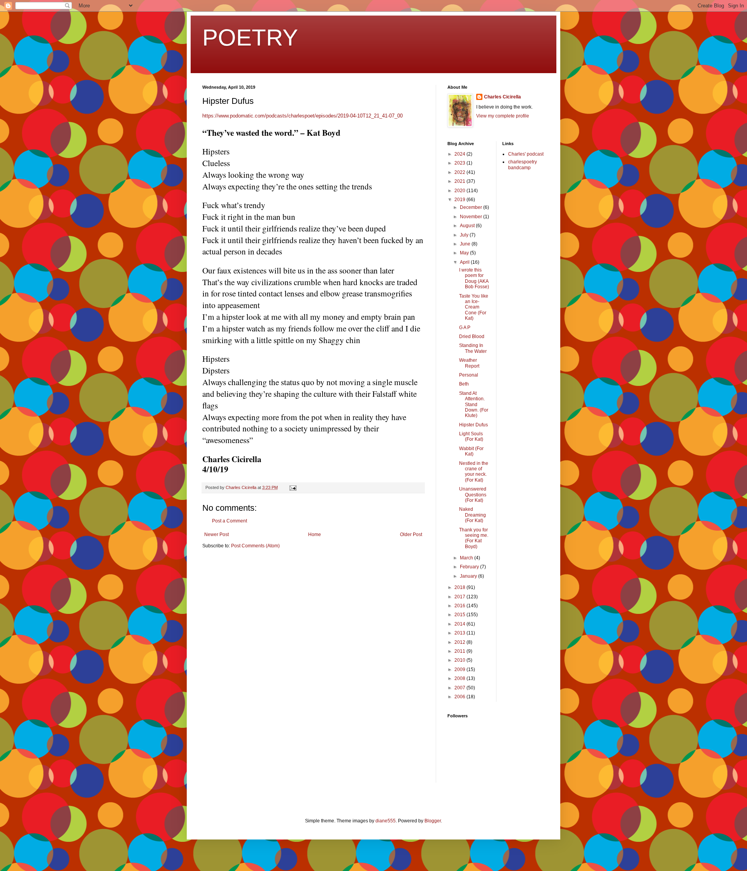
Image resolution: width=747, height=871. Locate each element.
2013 (460, 633)
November (471, 216)
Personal (468, 375)
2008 (460, 678)
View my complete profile (502, 116)
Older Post (411, 534)
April (465, 262)
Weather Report (469, 363)
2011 (460, 651)
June (466, 244)
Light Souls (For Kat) (471, 436)
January (469, 576)
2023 (460, 163)
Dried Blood (471, 336)
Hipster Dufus (473, 425)
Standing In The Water (473, 348)
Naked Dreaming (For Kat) (472, 514)
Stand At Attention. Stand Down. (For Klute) (473, 405)
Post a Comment (229, 521)
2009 (460, 669)
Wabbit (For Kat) (471, 451)
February (470, 567)
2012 (460, 642)
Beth (464, 384)
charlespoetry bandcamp (522, 164)
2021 (460, 181)
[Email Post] (293, 487)
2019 (460, 199)
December (471, 207)
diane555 (385, 821)
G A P (464, 327)
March (467, 558)
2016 (460, 605)
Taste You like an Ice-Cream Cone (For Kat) (473, 307)
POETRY (250, 38)
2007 (460, 687)
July (465, 235)
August (468, 225)
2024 (460, 154)
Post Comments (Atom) (255, 546)
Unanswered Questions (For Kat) (472, 494)
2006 (460, 696)
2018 (460, 587)
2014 (460, 624)
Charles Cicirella (502, 97)
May (465, 253)
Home (314, 534)
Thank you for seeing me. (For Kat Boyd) (473, 538)
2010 (460, 660)
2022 (460, 172)
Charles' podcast (526, 154)
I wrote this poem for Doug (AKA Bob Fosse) (474, 278)
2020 (460, 190)
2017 (460, 596)
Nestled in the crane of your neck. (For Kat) (473, 472)
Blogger (432, 821)
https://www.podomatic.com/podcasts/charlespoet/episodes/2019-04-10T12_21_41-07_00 (302, 116)
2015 (460, 614)
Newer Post (216, 534)
